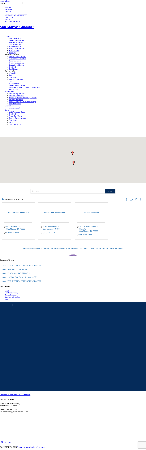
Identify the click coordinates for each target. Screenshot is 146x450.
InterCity (12, 53)
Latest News (9, 106)
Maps (11, 122)
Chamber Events (15, 38)
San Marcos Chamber (17, 27)
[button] (73, 163)
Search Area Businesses (17, 57)
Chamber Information (12, 297)
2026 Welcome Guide (17, 112)
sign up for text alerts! (12, 21)
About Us (12, 73)
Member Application (16, 96)
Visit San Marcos (15, 124)
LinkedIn (8, 7)
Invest (7, 299)
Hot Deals (12, 67)
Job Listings (13, 69)
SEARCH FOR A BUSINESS (16, 15)
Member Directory (29, 248)
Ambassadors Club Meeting (18, 269)
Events (7, 36)
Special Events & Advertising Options (22, 98)
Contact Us (9, 17)
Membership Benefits (17, 94)
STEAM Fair (14, 51)
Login (7, 291)
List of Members (15, 104)
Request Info (13, 89)
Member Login (6, 442)
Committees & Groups (17, 85)
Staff (11, 81)
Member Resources (16, 100)
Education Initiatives (16, 65)
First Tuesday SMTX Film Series (19, 273)
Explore (7, 110)
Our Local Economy (16, 63)
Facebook (8, 11)
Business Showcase (16, 42)
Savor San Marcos (15, 116)
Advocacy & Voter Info (17, 59)
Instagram (8, 9)
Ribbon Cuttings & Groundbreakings (22, 102)
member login (5, 1)
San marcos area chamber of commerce (15, 395)
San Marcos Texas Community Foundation (24, 87)
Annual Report (14, 108)
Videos (7, 19)
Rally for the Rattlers (16, 49)
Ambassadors (14, 83)
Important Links (15, 61)
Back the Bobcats (15, 46)
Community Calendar (17, 40)
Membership (9, 91)
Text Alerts (13, 77)
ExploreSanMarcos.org (17, 118)
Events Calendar (43, 248)
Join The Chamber (116, 248)
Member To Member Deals (68, 248)
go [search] (111, 191)
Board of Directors (16, 79)
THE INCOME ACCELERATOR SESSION (24, 265)
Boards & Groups (11, 295)
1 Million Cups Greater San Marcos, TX (22, 277)
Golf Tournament (15, 44)
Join (10, 75)
